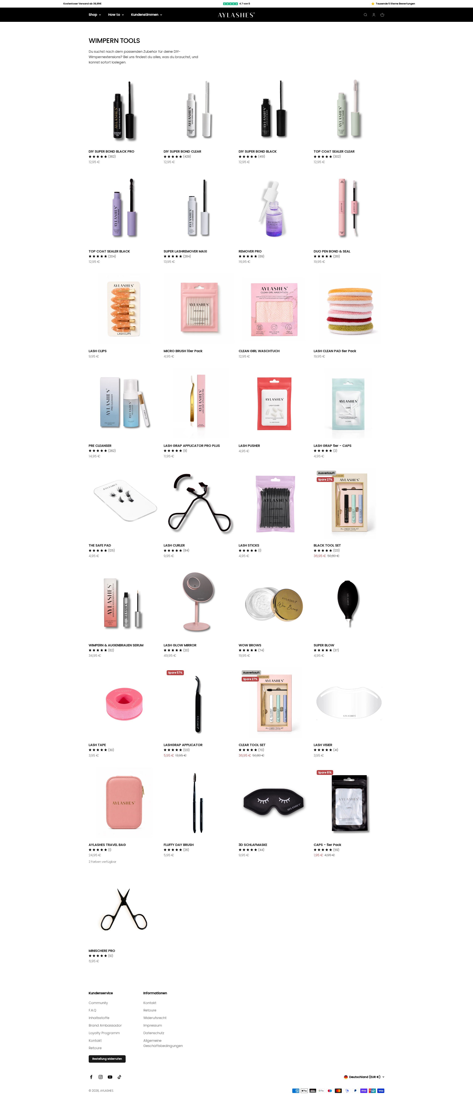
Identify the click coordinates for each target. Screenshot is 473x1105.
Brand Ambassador (105, 1025)
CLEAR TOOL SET (252, 745)
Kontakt (95, 1040)
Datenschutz (153, 1033)
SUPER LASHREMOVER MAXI (185, 251)
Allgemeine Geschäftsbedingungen (163, 1043)
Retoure (95, 1048)
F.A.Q (92, 1010)
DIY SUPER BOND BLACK (258, 151)
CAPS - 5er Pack (327, 844)
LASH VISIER (323, 745)
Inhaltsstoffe (99, 1017)
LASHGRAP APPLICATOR (183, 745)
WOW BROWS (250, 645)
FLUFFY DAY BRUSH (179, 844)
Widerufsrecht (154, 1017)
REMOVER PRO (250, 251)
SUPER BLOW (324, 645)
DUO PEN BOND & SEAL (332, 251)
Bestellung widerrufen (107, 1059)
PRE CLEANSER (100, 445)
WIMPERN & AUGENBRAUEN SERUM (116, 645)
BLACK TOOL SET (327, 545)
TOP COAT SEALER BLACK (109, 251)
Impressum (152, 1025)
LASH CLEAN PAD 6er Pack (335, 351)
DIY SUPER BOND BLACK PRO (111, 151)
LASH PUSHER (249, 445)
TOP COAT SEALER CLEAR (334, 151)
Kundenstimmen (144, 14)
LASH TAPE (97, 745)
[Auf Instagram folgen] (100, 1076)
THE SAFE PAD (100, 545)
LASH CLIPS (98, 351)
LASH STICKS (249, 545)
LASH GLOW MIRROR (180, 645)
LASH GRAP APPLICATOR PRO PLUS (192, 445)
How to (114, 14)
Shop (93, 14)
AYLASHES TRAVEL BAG (107, 844)
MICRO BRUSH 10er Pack (183, 351)
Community (98, 1003)
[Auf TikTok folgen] (119, 1076)
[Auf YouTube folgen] (110, 1076)
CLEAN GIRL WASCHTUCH (259, 351)
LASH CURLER (174, 545)
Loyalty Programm (104, 1033)
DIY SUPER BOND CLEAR (182, 151)
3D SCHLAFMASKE (253, 844)
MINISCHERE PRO (102, 950)
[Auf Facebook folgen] (91, 1076)
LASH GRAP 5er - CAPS (332, 445)
